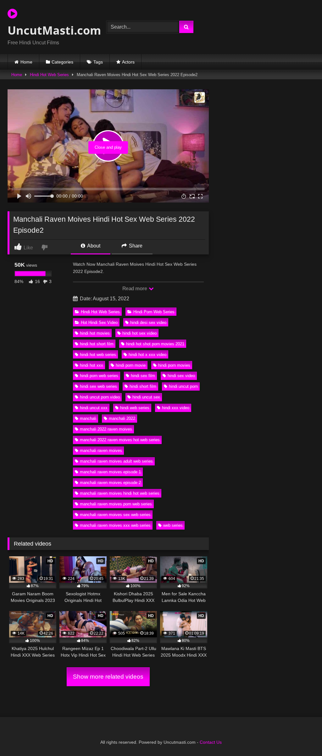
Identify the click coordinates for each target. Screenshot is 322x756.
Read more (135, 288)
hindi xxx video (175, 407)
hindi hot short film (97, 344)
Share (135, 245)
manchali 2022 (122, 418)
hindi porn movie (131, 365)
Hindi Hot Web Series (49, 74)
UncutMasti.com (50, 30)
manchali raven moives (101, 450)
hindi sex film (143, 375)
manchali (88, 418)
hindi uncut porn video (100, 397)
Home (26, 61)
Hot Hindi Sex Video (99, 322)
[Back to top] (302, 737)
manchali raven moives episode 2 (110, 482)
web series (173, 525)
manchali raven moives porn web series (116, 504)
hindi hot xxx (91, 365)
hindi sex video (181, 375)
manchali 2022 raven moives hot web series (120, 439)
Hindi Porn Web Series (154, 311)
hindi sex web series (98, 386)
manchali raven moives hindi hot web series (119, 493)
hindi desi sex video (148, 322)
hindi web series (134, 407)
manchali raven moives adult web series (116, 461)
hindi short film (143, 386)
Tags (98, 61)
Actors (128, 61)
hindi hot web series (98, 354)
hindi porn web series (99, 375)
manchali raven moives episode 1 (110, 472)
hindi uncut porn (183, 386)
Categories (62, 61)
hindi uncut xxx (94, 407)
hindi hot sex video (139, 333)
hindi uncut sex (146, 397)
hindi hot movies (95, 333)
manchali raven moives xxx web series (115, 525)
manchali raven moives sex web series (115, 514)
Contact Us (211, 742)
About (93, 245)
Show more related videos (108, 676)
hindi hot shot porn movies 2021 (155, 344)
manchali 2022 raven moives (106, 429)
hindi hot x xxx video (147, 354)
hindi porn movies (174, 365)
